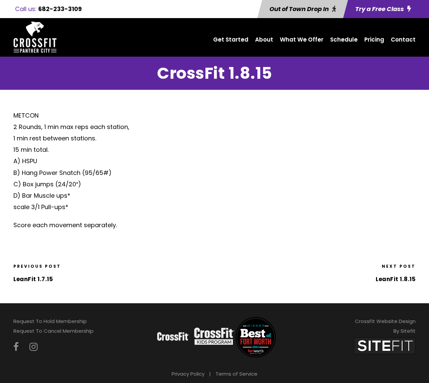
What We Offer (301, 40)
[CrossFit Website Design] (385, 345)
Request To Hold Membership (50, 321)
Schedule (344, 40)
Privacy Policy (188, 373)
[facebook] (16, 347)
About (264, 40)
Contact (403, 40)
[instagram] (33, 347)
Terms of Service (236, 373)
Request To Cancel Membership (53, 330)
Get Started (230, 40)
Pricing (374, 40)
